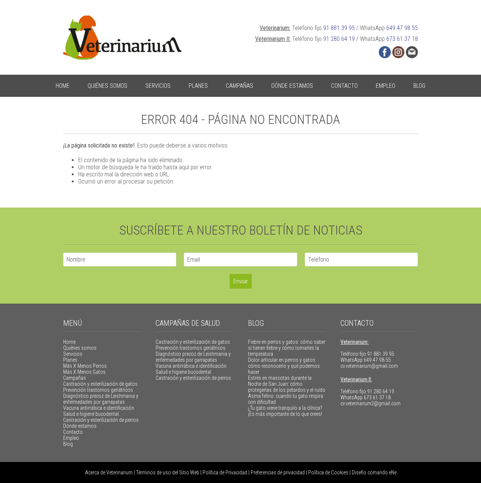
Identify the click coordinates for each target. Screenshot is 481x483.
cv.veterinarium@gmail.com (369, 366)
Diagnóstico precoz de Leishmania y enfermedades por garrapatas (100, 399)
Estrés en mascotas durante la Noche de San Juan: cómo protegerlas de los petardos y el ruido (286, 384)
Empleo (385, 85)
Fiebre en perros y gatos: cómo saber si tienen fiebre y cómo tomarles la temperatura (286, 348)
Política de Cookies (328, 472)
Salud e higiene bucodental (91, 414)
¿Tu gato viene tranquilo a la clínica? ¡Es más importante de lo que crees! (285, 411)
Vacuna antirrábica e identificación (98, 408)
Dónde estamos (292, 85)
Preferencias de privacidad (278, 472)
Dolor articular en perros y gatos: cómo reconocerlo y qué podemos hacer (284, 366)
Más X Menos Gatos (84, 372)
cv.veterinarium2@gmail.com (370, 403)
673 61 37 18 (402, 38)
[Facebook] (385, 52)
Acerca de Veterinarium (109, 472)
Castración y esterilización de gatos (100, 384)
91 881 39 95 (339, 28)
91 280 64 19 (339, 38)
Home (63, 85)
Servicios (158, 85)
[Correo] (412, 52)
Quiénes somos (107, 85)
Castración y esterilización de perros (101, 420)
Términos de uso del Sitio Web (167, 472)
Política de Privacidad (225, 472)
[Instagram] (398, 52)
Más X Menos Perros (85, 366)
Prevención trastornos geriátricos (98, 390)
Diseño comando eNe (374, 472)
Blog (419, 85)
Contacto (344, 85)
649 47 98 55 (402, 28)
